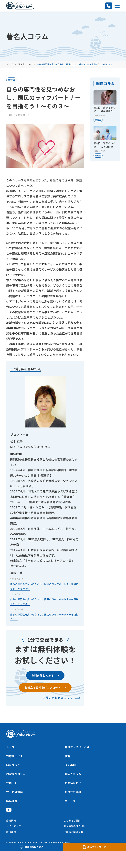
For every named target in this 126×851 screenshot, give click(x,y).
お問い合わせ (73, 783)
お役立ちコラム (16, 774)
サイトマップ (13, 826)
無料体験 (11, 801)
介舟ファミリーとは (77, 747)
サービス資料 (14, 792)
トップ (10, 747)
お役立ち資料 (73, 792)
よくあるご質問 (72, 820)
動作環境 (11, 832)
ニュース (70, 801)
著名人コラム (73, 774)
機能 (67, 756)
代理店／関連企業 (73, 832)
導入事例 (70, 765)
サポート (11, 783)
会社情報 (11, 820)
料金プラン (13, 765)
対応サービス (14, 756)
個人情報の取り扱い (75, 826)
